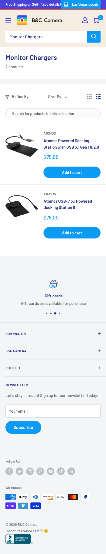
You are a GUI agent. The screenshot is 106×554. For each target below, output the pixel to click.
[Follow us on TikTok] (61, 471)
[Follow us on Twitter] (19, 471)
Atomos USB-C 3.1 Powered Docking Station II (67, 204)
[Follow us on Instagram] (30, 471)
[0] (96, 20)
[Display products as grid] (89, 96)
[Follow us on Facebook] (9, 471)
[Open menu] (8, 20)
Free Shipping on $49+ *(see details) (33, 4)
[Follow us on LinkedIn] (71, 471)
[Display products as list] (98, 96)
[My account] (85, 20)
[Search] (94, 37)
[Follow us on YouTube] (50, 471)
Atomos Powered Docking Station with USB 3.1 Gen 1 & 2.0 (71, 143)
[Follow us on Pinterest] (40, 471)
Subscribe (23, 427)
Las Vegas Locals (85, 4)
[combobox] (46, 37)
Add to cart (72, 172)
